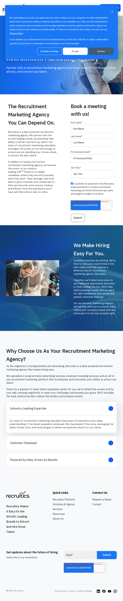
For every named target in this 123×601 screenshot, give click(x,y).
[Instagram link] (98, 591)
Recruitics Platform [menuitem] (64, 499)
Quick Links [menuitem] (60, 493)
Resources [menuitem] (59, 513)
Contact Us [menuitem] (99, 493)
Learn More (12, 76)
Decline (101, 51)
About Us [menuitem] (58, 518)
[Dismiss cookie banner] (112, 12)
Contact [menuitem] (96, 504)
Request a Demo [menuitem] (101, 499)
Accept (75, 51)
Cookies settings (49, 51)
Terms (72, 591)
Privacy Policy (16, 33)
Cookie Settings (84, 591)
